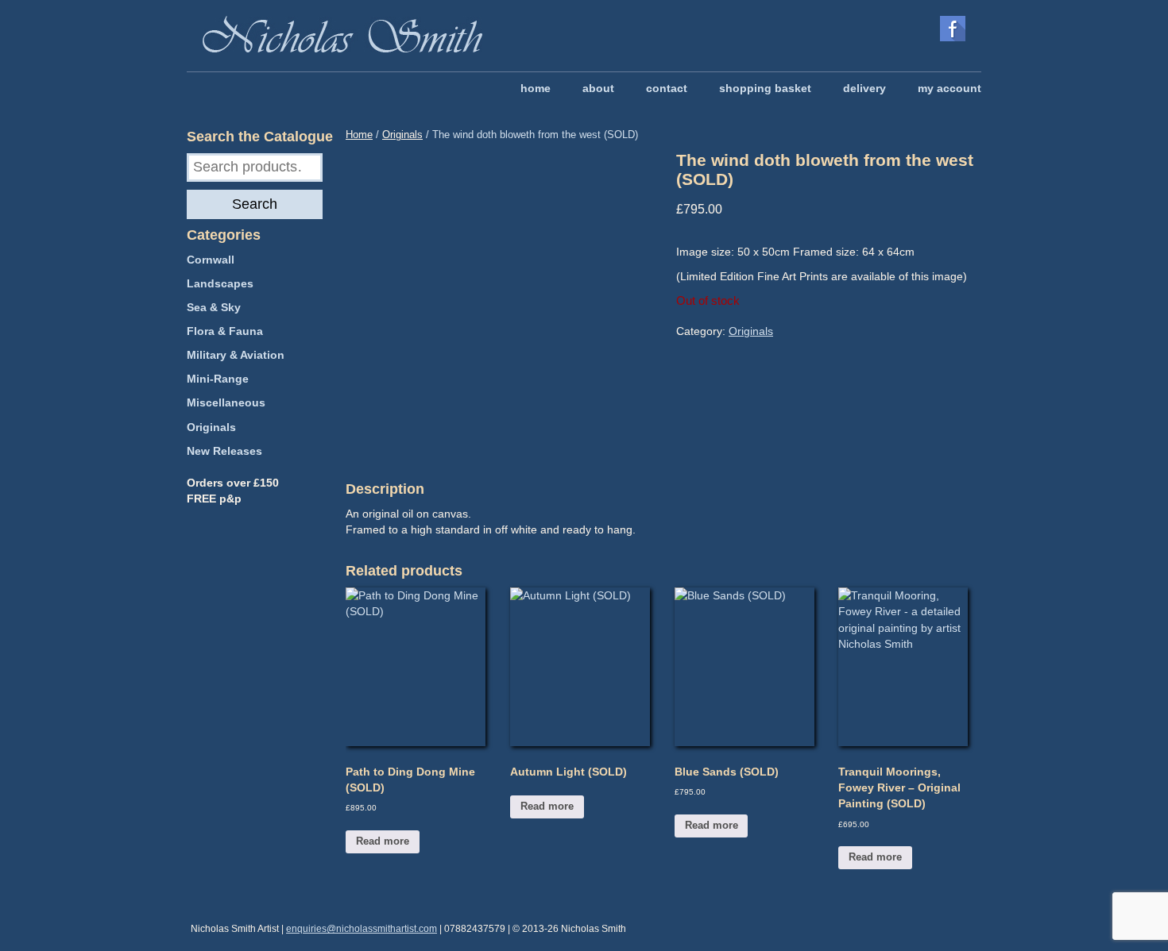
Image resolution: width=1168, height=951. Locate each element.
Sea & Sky (214, 307)
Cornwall (210, 259)
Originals (402, 135)
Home (359, 135)
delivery (864, 88)
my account (949, 88)
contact (666, 88)
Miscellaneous (226, 402)
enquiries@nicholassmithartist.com (361, 929)
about (598, 88)
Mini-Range (218, 378)
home (535, 88)
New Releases (224, 451)
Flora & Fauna (225, 331)
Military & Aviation (235, 354)
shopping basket (765, 88)
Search (254, 204)
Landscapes (220, 283)
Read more (382, 841)
